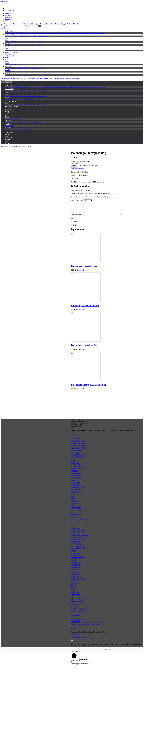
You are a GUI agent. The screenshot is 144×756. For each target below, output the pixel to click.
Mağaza (7, 15)
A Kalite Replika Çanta (78, 619)
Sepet (6, 20)
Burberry (7, 61)
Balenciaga (10, 146)
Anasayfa (8, 13)
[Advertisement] (72, 742)
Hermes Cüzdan (18, 45)
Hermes (7, 43)
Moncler (7, 70)
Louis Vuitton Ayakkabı (85, 33)
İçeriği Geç (4, 1)
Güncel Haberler (75, 615)
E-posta (74, 222)
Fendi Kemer (27, 50)
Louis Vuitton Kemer (37, 33)
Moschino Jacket (10, 75)
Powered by (75, 660)
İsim (73, 218)
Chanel (7, 38)
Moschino (8, 73)
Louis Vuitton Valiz (99, 33)
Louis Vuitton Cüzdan (24, 33)
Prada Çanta (8, 41)
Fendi (6, 49)
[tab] (74, 169)
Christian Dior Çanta (11, 36)
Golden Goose (9, 56)
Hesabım (7, 19)
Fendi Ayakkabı (18, 50)
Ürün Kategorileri (6, 82)
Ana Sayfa (4, 146)
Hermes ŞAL (9, 45)
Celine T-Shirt (17, 64)
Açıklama (74, 167)
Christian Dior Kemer (24, 36)
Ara (39, 26)
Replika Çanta (75, 621)
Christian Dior (9, 34)
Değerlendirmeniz (77, 214)
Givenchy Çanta (10, 68)
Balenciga (8, 54)
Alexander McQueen (11, 52)
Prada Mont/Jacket (41, 41)
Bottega (7, 57)
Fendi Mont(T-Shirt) (38, 50)
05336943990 (75, 634)
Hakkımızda (8, 17)
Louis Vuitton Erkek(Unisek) (53, 33)
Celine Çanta (9, 64)
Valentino (8, 140)
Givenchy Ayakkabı (36, 68)
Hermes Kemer (27, 45)
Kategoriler (74, 434)
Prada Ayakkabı (17, 41)
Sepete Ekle (75, 163)
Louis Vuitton (9, 31)
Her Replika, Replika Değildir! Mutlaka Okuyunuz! (87, 622)
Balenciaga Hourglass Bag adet (81, 161)
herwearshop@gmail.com (79, 637)
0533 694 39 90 (9, 10)
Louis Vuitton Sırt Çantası (70, 33)
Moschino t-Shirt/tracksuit (23, 75)
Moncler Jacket (9, 71)
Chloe (6, 59)
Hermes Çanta (36, 45)
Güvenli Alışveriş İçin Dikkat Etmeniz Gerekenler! (86, 624)
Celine (7, 63)
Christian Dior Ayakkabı (38, 36)
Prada (6, 40)
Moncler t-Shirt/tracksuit (78, 521)
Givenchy (8, 66)
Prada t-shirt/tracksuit (28, 41)
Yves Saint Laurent (10, 47)
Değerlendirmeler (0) (77, 168)
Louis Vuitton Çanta (11, 33)
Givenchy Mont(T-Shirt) (22, 68)
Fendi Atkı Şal (9, 50)
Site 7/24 (107, 649)
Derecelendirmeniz (77, 200)
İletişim (73, 628)
